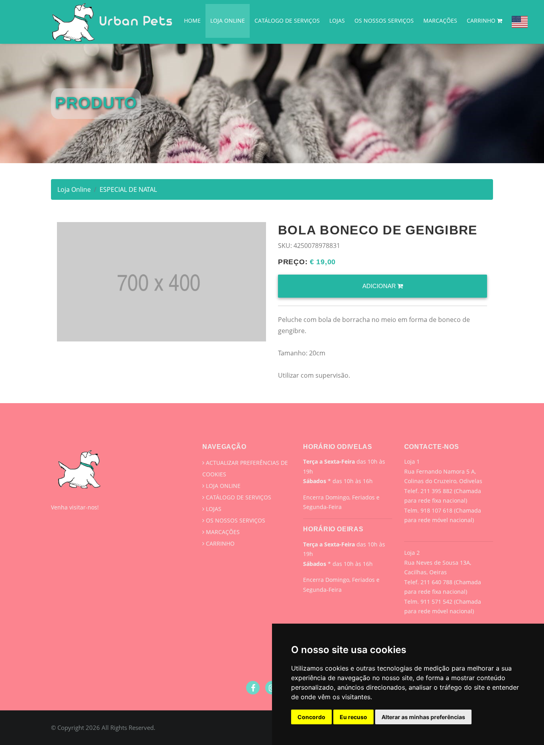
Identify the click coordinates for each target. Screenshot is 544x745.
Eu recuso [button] (353, 717)
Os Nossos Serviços (384, 20)
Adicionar (379, 286)
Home (192, 20)
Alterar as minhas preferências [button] (423, 717)
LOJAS (337, 20)
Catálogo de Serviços (287, 20)
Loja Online (227, 20)
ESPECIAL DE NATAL (128, 189)
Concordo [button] (311, 717)
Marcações (440, 20)
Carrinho (482, 20)
